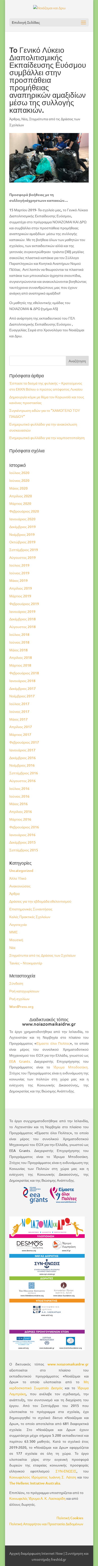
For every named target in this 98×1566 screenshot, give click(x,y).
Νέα (24, 119)
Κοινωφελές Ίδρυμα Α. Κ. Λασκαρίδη (37, 1498)
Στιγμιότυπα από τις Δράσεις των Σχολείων (42, 955)
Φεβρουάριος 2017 (24, 742)
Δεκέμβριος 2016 (22, 757)
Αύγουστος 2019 (22, 557)
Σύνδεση (16, 983)
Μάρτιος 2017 (20, 734)
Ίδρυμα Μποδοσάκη (70, 1067)
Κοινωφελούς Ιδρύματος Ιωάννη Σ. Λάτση (42, 1477)
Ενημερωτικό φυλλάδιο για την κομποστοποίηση (47, 437)
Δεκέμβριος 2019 (22, 526)
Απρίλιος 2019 (20, 588)
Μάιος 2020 (18, 488)
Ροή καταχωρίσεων (24, 991)
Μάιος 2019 (18, 580)
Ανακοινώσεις (20, 886)
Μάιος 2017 (18, 719)
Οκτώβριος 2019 (22, 542)
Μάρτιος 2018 (20, 665)
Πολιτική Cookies (70, 1517)
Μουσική (16, 939)
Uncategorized (21, 870)
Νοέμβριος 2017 (22, 696)
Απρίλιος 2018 (20, 657)
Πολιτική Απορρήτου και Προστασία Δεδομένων (46, 1523)
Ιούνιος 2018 (19, 642)
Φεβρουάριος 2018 (24, 673)
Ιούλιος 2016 (19, 788)
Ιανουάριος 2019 (22, 611)
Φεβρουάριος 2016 (24, 827)
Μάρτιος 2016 (20, 819)
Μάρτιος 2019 (20, 596)
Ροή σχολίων (19, 998)
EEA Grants (19, 1061)
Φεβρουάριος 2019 (24, 603)
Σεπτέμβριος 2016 (23, 773)
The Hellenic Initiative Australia (34, 1483)
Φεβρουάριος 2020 (24, 511)
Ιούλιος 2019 (19, 565)
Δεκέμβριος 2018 (22, 619)
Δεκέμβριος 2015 (22, 842)
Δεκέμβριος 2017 (22, 688)
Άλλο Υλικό (17, 878)
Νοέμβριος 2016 (22, 765)
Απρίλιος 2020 (20, 496)
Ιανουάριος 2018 (22, 680)
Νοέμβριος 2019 (22, 534)
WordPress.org (21, 1006)
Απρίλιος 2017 (20, 726)
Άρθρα (14, 119)
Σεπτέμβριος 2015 (23, 850)
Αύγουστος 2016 (22, 780)
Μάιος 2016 (18, 803)
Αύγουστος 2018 (22, 626)
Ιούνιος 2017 (19, 711)
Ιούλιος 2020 (19, 472)
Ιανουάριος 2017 (22, 750)
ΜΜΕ (13, 932)
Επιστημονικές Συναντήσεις (31, 909)
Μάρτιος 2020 (20, 503)
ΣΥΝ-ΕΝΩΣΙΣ (66, 1471)
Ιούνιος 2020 (19, 480)
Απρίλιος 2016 (20, 811)
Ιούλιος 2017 (19, 703)
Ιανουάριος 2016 (22, 834)
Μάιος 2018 (18, 650)
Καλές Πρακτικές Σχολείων (29, 916)
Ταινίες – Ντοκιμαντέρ (25, 963)
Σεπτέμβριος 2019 (23, 549)
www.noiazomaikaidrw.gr (68, 1364)
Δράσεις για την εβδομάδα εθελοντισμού (40, 901)
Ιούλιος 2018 (19, 634)
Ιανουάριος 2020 (22, 519)
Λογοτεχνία (18, 924)
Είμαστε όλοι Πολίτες (53, 1043)
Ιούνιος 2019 (19, 573)
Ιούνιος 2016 (19, 796)
